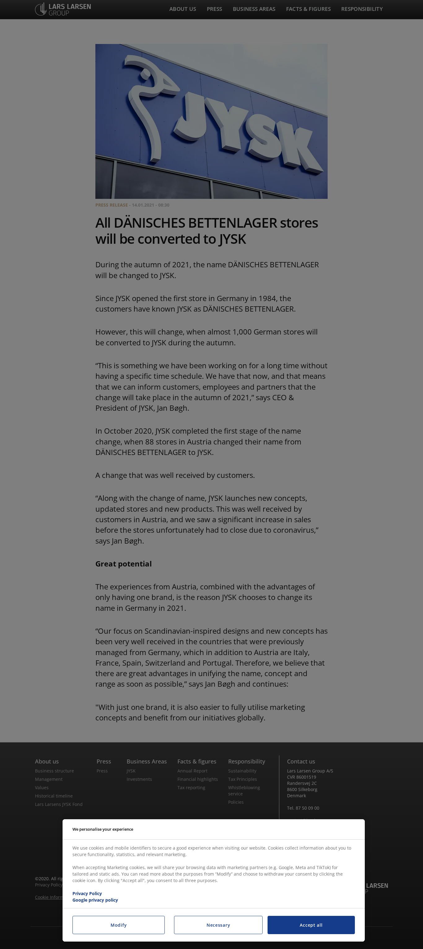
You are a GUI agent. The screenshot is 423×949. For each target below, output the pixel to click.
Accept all (311, 925)
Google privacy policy (95, 900)
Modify (119, 925)
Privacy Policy (87, 893)
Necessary (218, 925)
